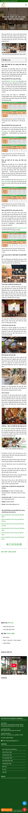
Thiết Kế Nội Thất (14, 15)
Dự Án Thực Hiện (7, 752)
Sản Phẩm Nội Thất (7, 760)
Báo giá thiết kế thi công (8, 34)
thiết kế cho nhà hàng (12, 81)
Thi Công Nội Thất (7, 758)
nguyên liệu (9, 474)
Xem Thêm (15, 570)
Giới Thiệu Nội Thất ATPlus (9, 749)
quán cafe (6, 131)
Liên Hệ (4, 772)
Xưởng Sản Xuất (6, 763)
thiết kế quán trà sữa (20, 228)
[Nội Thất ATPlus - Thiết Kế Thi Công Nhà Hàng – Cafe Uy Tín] (8, 4)
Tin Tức (4, 769)
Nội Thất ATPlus (6, 428)
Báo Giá (4, 766)
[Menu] (26, 5)
